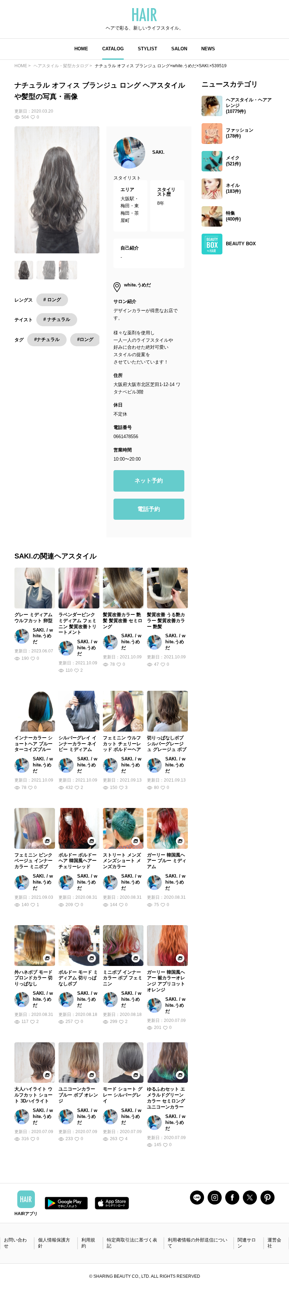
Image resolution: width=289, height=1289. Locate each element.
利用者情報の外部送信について (197, 1243)
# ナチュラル (56, 319)
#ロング (85, 339)
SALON (179, 48)
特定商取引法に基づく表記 (132, 1243)
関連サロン (247, 1243)
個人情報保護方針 (54, 1243)
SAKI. (158, 152)
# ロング (52, 299)
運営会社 (274, 1243)
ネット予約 (149, 481)
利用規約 (88, 1243)
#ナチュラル (47, 339)
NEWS (208, 48)
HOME (81, 48)
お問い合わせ (15, 1243)
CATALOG (113, 48)
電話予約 (148, 509)
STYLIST (147, 48)
